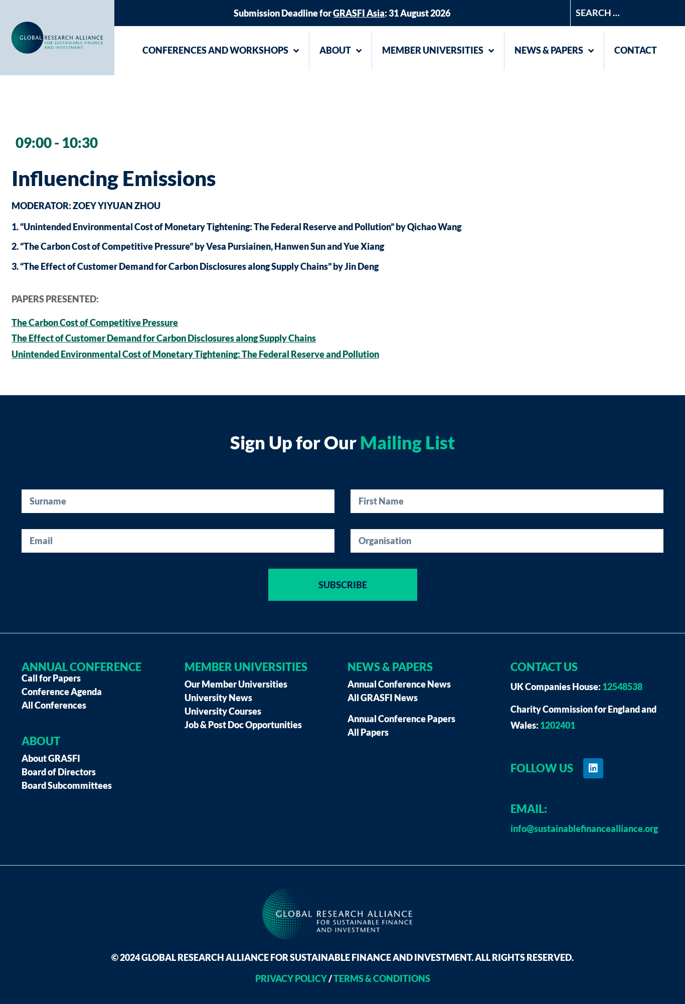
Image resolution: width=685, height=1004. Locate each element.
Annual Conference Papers (401, 718)
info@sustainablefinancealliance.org (584, 828)
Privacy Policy (291, 978)
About (335, 50)
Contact (635, 50)
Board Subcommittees (67, 785)
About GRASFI (51, 758)
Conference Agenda (62, 691)
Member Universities (432, 50)
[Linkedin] (593, 768)
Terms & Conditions (381, 978)
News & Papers (549, 50)
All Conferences (54, 705)
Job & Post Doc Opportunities (243, 724)
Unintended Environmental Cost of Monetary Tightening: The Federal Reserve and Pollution (195, 354)
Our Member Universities (236, 684)
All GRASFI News (383, 697)
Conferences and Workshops (215, 50)
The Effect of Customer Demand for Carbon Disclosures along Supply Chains (164, 338)
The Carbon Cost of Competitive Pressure (95, 322)
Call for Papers (51, 678)
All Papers (368, 732)
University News (218, 697)
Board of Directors (59, 771)
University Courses (223, 711)
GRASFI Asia (359, 13)
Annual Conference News (399, 684)
